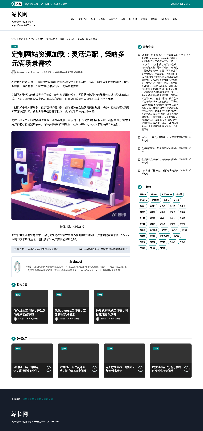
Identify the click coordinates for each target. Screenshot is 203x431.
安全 (173, 212)
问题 (163, 247)
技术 (153, 224)
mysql (154, 194)
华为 (183, 206)
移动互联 (165, 236)
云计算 (144, 19)
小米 (143, 218)
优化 (14, 46)
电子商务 (133, 19)
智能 (165, 230)
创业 (93, 19)
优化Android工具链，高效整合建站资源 (70, 313)
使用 (153, 206)
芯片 (173, 242)
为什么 (144, 200)
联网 (163, 242)
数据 (183, 224)
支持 (173, 224)
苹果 (183, 242)
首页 (73, 19)
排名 (163, 224)
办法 (173, 206)
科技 (153, 236)
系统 (177, 236)
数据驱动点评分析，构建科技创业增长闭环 (159, 161)
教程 (175, 19)
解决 (143, 247)
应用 (163, 218)
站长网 (19, 14)
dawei (77, 261)
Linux (143, 194)
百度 (143, 236)
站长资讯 (83, 19)
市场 (153, 218)
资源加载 (79, 72)
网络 (153, 242)
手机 (143, 224)
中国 (180, 194)
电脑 (185, 230)
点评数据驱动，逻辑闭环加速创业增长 (159, 150)
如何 (163, 212)
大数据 (102, 19)
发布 (143, 212)
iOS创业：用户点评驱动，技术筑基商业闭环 (160, 139)
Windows (168, 194)
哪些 (153, 212)
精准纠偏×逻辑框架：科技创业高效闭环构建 (160, 172)
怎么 (173, 218)
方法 (143, 230)
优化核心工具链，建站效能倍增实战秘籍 (30, 313)
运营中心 (113, 19)
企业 (177, 200)
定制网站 (60, 72)
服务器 (154, 19)
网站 (143, 242)
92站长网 (27, 399)
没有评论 (47, 72)
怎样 (183, 218)
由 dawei (20, 72)
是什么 (154, 230)
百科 (123, 19)
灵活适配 (69, 72)
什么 (167, 200)
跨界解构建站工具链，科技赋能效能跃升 (112, 313)
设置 (153, 247)
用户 (175, 230)
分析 (163, 206)
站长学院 (165, 19)
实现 (183, 212)
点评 (18, 348)
